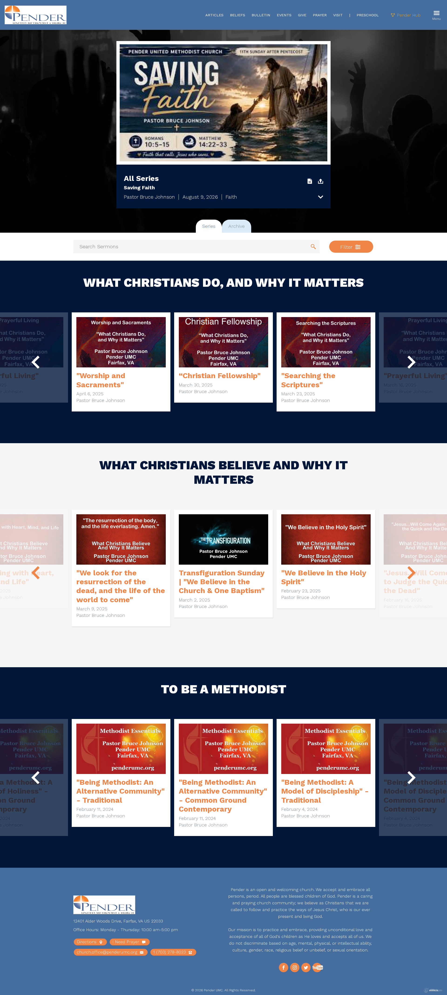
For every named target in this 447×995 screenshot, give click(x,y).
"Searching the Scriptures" (308, 380)
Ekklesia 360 (433, 990)
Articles (214, 15)
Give (302, 15)
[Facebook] (283, 967)
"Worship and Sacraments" (100, 380)
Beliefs (237, 15)
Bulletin (261, 15)
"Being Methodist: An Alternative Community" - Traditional (120, 791)
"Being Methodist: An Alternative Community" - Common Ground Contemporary (223, 795)
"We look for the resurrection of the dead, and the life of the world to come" (120, 586)
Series (208, 226)
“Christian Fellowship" (220, 375)
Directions (87, 941)
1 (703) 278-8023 (170, 952)
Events (284, 15)
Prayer (320, 15)
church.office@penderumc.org (108, 952)
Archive (236, 226)
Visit (338, 15)
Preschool (368, 15)
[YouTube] (317, 967)
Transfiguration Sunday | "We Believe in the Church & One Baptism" (221, 581)
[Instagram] (294, 967)
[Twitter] (306, 967)
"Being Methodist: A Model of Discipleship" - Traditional (325, 791)
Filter (347, 247)
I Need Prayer (126, 941)
